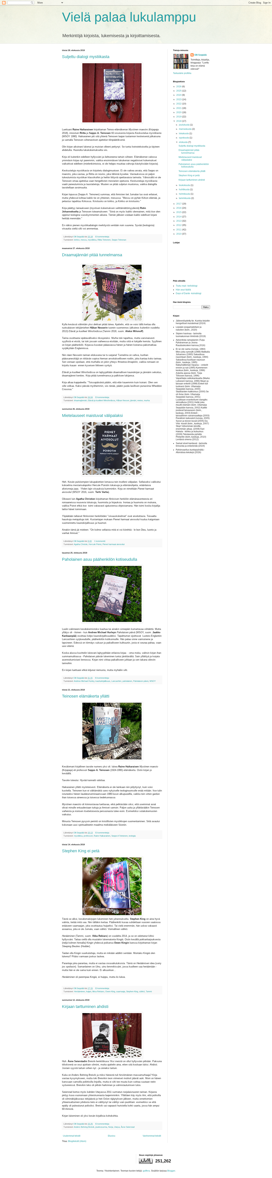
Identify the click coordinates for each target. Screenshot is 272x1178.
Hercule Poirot (95, 544)
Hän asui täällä (183, 289)
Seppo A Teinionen (119, 836)
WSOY (153, 681)
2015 (179, 212)
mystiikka (92, 240)
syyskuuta (184, 137)
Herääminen (79, 991)
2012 (179, 225)
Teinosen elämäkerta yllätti (85, 696)
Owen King (110, 991)
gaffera (146, 1170)
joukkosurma (101, 1127)
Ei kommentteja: (102, 237)
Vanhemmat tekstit (152, 1136)
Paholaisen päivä (140, 681)
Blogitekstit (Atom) (77, 1141)
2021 (179, 108)
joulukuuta (184, 124)
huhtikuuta (184, 189)
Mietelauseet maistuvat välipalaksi (92, 415)
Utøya (117, 1127)
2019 (179, 116)
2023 (179, 99)
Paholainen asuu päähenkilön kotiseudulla (99, 559)
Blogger (171, 1170)
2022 (179, 103)
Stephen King (132, 991)
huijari (88, 991)
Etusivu (111, 1136)
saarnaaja (120, 991)
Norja (110, 1127)
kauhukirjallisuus (102, 681)
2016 (179, 208)
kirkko (77, 240)
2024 (179, 95)
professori (88, 836)
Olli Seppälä (200, 55)
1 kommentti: (100, 541)
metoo (140, 400)
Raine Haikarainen (102, 836)
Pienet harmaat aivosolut (114, 544)
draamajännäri (80, 400)
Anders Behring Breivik (84, 1127)
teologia (132, 836)
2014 (179, 216)
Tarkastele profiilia (182, 73)
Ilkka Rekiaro (98, 991)
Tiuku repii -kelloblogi (186, 286)
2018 (179, 121)
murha (147, 400)
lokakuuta (184, 133)
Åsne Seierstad (128, 1127)
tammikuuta (185, 198)
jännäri (133, 400)
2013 (179, 221)
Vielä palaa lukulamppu (129, 17)
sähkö (142, 991)
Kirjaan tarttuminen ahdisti (85, 1006)
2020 (179, 112)
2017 (179, 203)
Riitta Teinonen (104, 240)
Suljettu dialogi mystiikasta (85, 56)
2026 (179, 86)
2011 (179, 229)
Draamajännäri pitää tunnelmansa (92, 255)
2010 (179, 234)
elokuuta (183, 142)
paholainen (127, 681)
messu (84, 240)
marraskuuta (185, 129)
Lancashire (116, 681)
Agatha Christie (81, 544)
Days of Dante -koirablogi (188, 293)
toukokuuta (185, 185)
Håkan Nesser (122, 400)
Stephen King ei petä (80, 851)
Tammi (149, 991)
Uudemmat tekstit (71, 1136)
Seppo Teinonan (119, 240)
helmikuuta (185, 194)
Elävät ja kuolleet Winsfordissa (101, 400)
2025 (179, 90)
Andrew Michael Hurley (84, 681)
